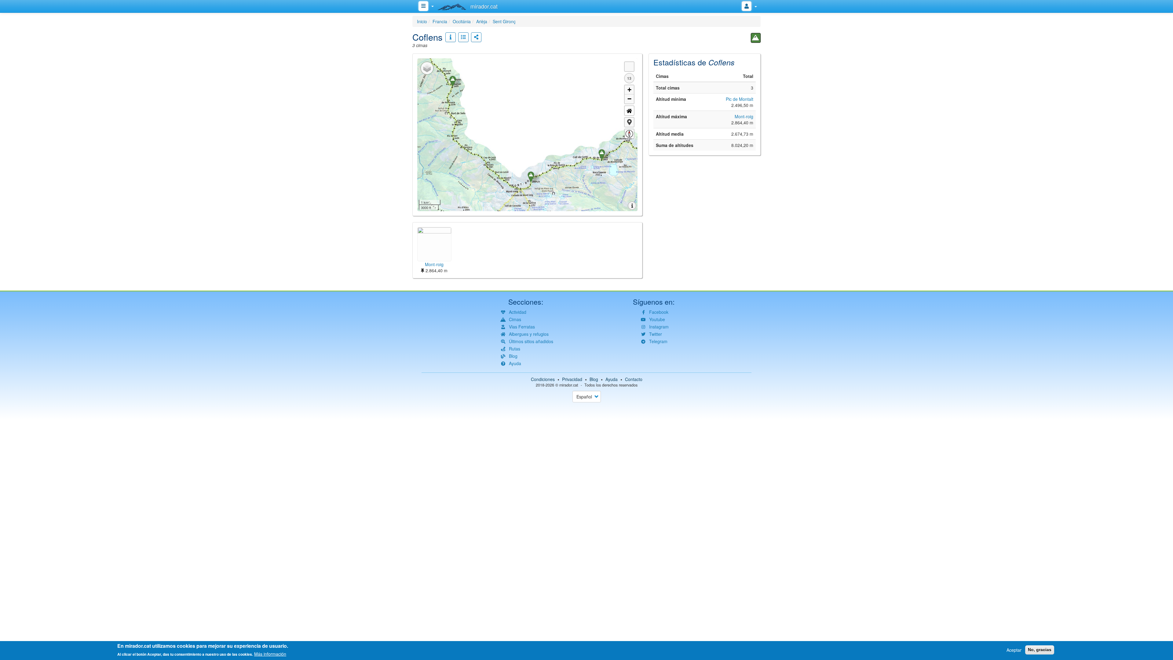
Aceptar (1014, 650)
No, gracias (1039, 649)
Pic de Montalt (739, 99)
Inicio (422, 21)
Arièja (481, 21)
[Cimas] (756, 38)
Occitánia (462, 21)
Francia (440, 21)
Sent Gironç (504, 21)
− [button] (629, 99)
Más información (270, 654)
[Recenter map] (629, 110)
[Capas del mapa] (427, 68)
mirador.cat (568, 385)
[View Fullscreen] (629, 66)
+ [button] (629, 90)
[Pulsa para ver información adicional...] (450, 37)
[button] (629, 122)
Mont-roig (744, 116)
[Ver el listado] (463, 37)
